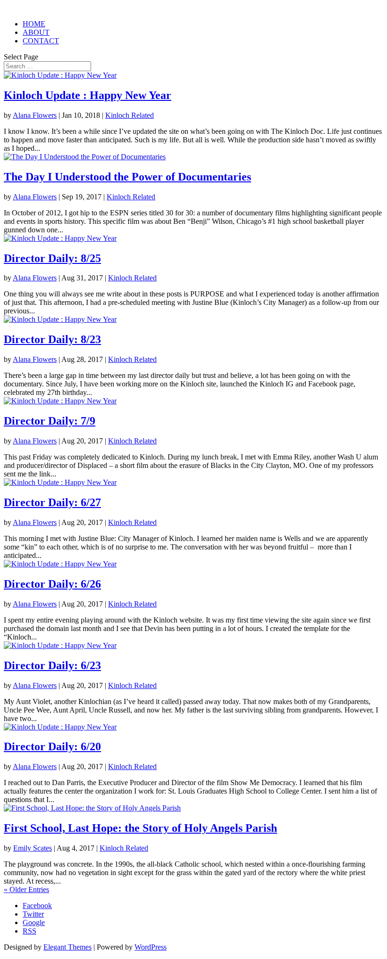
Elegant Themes (67, 947)
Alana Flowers (35, 115)
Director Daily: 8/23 (52, 339)
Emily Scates (32, 848)
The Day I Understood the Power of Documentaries (127, 177)
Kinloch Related (129, 115)
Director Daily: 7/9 (49, 421)
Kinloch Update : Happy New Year (87, 95)
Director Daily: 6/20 (52, 746)
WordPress (151, 947)
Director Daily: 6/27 (52, 502)
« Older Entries (26, 889)
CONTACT (41, 41)
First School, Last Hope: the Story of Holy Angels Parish (140, 828)
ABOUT (36, 32)
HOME (34, 24)
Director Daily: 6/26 (52, 584)
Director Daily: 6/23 (52, 665)
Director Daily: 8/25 (52, 258)
